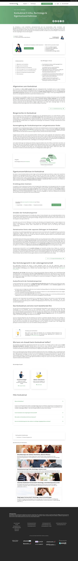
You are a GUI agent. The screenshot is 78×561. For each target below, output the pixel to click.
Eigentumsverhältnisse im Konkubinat (24, 67)
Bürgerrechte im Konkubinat (22, 65)
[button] (53, 21)
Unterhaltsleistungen (34, 335)
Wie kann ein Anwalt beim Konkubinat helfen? (26, 72)
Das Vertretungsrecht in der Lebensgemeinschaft (26, 69)
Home (15, 9)
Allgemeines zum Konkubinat (22, 64)
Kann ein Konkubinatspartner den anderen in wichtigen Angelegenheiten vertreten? (33, 421)
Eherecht (18, 9)
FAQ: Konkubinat (20, 74)
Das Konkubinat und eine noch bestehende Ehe (26, 70)
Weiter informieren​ (39, 379)
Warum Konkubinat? (19, 401)
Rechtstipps (33, 3)
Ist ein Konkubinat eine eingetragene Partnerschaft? (26, 412)
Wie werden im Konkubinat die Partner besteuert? (25, 417)
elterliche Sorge (30, 130)
